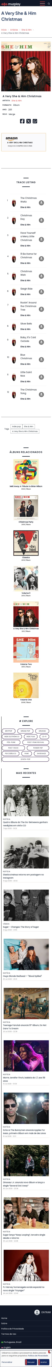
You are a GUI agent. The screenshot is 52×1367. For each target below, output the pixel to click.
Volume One (26, 699)
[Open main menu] (42, 3)
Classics (26, 557)
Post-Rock (13, 748)
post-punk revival (35, 742)
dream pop (25, 731)
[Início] (10, 3)
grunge (42, 731)
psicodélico (10, 753)
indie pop (16, 426)
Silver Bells (26, 323)
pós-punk (11, 742)
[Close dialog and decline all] (50, 1351)
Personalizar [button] (7, 1362)
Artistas (14, 29)
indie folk (31, 736)
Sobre (4, 1323)
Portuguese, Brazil (12, 1342)
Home (4, 1318)
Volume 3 (26, 593)
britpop (8, 731)
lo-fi (44, 736)
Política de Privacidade (12, 1328)
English (7, 1347)
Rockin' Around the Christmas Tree (28, 306)
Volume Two (26, 664)
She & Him (27, 29)
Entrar (46, 1312)
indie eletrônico (11, 736)
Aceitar (44, 1362)
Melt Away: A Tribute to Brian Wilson (26, 486)
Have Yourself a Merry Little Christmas (28, 236)
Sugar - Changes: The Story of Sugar (21, 927)
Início (4, 29)
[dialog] (26, 1358)
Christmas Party (26, 522)
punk (27, 753)
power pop (38, 748)
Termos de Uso (8, 1334)
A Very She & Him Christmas (25, 431)
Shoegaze (41, 753)
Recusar (31, 1362)
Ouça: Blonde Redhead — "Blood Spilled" (22, 976)
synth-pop (25, 759)
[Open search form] (49, 3)
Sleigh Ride (26, 288)
